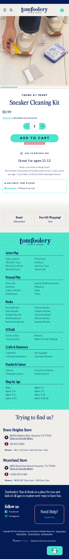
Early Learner (12, 259)
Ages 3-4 (10, 391)
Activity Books (13, 318)
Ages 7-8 (10, 394)
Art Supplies (40, 353)
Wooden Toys (13, 262)
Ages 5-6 (39, 391)
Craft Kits (11, 353)
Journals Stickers (43, 356)
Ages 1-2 (39, 387)
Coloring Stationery (16, 356)
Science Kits (12, 335)
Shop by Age (13, 382)
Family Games (41, 374)
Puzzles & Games (16, 364)
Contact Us (49, 517)
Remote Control (14, 266)
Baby (8, 387)
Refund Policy (22, 534)
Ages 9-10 (39, 394)
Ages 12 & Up (41, 398)
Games (9, 370)
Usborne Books (42, 314)
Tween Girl (40, 269)
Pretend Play (13, 277)
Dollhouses (12, 294)
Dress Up (10, 283)
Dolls (37, 290)
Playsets (39, 287)
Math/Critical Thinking (45, 339)
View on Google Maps (21, 438)
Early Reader (12, 311)
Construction (13, 339)
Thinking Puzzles (14, 374)
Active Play (12, 253)
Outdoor (39, 262)
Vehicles (10, 287)
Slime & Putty (13, 269)
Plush (37, 294)
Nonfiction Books (15, 322)
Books (9, 302)
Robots (38, 335)
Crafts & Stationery (17, 347)
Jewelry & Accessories (46, 283)
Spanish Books (42, 322)
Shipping (7, 118)
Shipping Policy (47, 534)
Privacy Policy (61, 531)
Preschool (39, 259)
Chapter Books (42, 311)
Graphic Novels (14, 314)
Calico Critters (13, 290)
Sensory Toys (41, 266)
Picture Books (42, 307)
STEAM (10, 330)
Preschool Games (44, 370)
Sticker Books (42, 318)
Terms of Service (34, 534)
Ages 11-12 (11, 398)
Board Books (12, 307)
